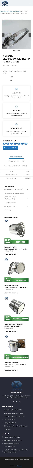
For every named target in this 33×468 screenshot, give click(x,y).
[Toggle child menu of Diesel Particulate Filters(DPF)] (27, 189)
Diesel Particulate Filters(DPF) (14, 189)
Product (6, 11)
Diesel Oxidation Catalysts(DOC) (14, 193)
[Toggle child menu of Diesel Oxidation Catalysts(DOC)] (27, 193)
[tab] (13, 50)
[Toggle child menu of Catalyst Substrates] (27, 206)
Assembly (8, 210)
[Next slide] (30, 35)
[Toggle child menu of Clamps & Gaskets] (27, 202)
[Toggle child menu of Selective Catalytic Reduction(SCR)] (27, 198)
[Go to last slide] (3, 35)
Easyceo (19, 466)
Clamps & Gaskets (15, 11)
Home (1, 11)
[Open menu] (29, 3)
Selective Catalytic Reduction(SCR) (10, 198)
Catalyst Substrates (11, 206)
